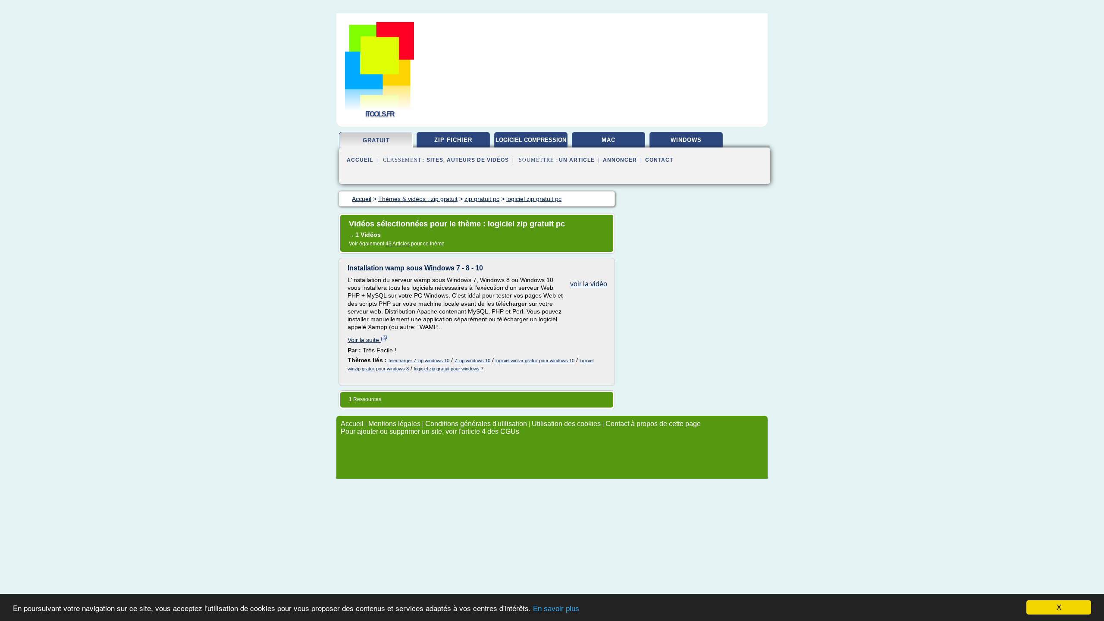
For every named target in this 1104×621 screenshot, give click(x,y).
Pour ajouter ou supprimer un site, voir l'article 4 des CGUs (430, 431)
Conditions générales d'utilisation (476, 423)
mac (608, 140)
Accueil (360, 160)
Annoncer (620, 160)
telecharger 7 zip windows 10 (419, 360)
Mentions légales (394, 423)
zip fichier (453, 140)
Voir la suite (364, 339)
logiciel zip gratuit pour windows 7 (448, 368)
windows (686, 140)
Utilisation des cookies (566, 423)
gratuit (376, 140)
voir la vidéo (588, 284)
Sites (435, 160)
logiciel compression (531, 140)
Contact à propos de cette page (653, 423)
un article (577, 160)
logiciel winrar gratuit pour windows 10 (535, 360)
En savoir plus (556, 609)
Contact (659, 160)
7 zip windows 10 (472, 360)
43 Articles (398, 244)
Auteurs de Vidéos (478, 160)
